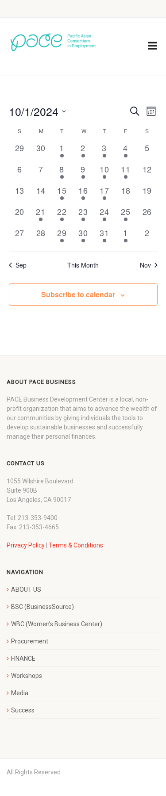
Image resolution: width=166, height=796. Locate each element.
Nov (145, 265)
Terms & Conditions (76, 545)
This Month (83, 265)
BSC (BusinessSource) (42, 606)
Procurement (29, 641)
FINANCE (23, 658)
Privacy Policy (26, 545)
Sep (21, 265)
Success (23, 710)
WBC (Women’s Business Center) (56, 624)
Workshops (26, 675)
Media (19, 692)
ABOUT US (26, 589)
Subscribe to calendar (78, 294)
